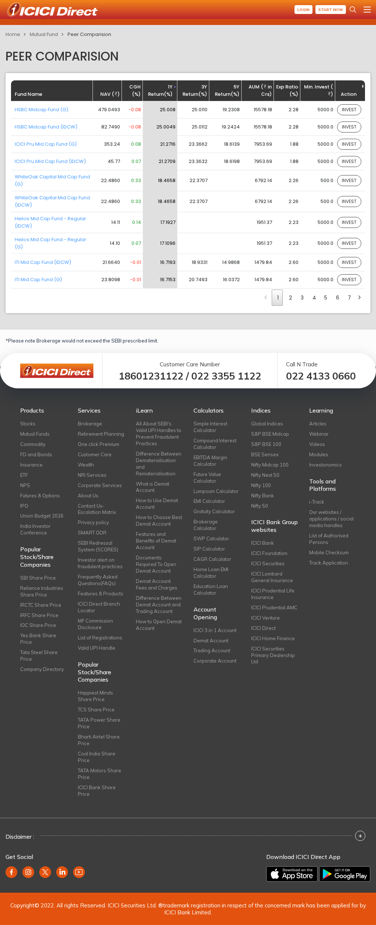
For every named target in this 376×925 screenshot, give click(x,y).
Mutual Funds (35, 434)
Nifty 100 (261, 485)
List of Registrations (100, 638)
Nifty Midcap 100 (270, 465)
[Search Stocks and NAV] (352, 9)
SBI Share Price (38, 578)
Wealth (86, 465)
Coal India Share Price (96, 757)
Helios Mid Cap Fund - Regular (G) (50, 243)
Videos (317, 444)
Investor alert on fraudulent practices (100, 563)
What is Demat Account (152, 487)
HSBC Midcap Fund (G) (41, 109)
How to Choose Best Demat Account (159, 520)
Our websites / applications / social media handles (331, 518)
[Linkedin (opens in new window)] (62, 872)
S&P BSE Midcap (270, 434)
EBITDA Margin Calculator (210, 460)
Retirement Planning (101, 434)
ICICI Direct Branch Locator (99, 607)
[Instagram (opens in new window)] (28, 872)
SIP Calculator (209, 549)
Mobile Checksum (329, 552)
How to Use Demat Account (157, 503)
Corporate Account (215, 661)
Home (13, 34)
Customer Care (95, 454)
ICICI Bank (262, 543)
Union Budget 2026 (42, 516)
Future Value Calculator (207, 477)
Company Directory (42, 669)
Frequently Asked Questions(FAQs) (98, 580)
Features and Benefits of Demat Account (156, 540)
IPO (24, 506)
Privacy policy (93, 522)
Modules (318, 454)
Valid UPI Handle (96, 648)
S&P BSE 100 (266, 444)
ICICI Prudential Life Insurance (272, 594)
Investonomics (325, 465)
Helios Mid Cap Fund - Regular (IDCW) (50, 222)
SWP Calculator (211, 538)
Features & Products (100, 593)
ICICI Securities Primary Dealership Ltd (273, 655)
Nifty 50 (259, 506)
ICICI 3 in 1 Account (215, 630)
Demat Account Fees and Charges (156, 584)
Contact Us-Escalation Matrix (97, 509)
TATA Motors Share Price (99, 774)
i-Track (316, 502)
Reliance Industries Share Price (41, 591)
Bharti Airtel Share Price (99, 740)
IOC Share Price (38, 625)
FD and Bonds (36, 454)
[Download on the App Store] (292, 874)
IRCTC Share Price (40, 605)
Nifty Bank (262, 495)
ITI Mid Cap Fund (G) (38, 279)
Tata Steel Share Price (39, 655)
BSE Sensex (265, 454)
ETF (24, 475)
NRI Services (92, 475)
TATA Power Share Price (99, 723)
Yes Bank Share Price (38, 638)
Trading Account (212, 650)
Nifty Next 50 (265, 475)
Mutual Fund (44, 34)
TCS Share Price (96, 709)
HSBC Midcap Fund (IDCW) (46, 126)
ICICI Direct (263, 628)
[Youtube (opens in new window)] (79, 872)
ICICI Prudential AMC (274, 607)
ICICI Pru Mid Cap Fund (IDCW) (50, 161)
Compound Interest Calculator (215, 444)
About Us (88, 495)
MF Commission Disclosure (95, 624)
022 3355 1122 (226, 376)
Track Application (328, 563)
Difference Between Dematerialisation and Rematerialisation (158, 463)
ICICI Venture (265, 618)
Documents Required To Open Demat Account (156, 564)
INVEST (349, 109)
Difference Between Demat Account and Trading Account (158, 604)
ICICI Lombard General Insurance (272, 577)
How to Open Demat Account (159, 625)
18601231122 (151, 376)
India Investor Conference (35, 529)
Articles (317, 424)
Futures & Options (40, 495)
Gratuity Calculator (214, 511)
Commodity (33, 444)
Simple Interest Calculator (210, 427)
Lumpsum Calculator (216, 491)
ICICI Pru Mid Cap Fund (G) (46, 144)
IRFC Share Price (39, 615)
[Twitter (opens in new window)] (45, 872)
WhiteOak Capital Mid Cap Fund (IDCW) (52, 201)
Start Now (330, 9)
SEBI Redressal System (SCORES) (98, 546)
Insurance (31, 465)
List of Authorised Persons (328, 539)
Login (303, 9)
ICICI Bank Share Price (97, 790)
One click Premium (98, 444)
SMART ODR (92, 533)
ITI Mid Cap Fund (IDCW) (43, 262)
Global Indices (267, 424)
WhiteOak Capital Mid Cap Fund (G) (52, 180)
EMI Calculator (209, 501)
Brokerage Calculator (206, 525)
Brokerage (90, 424)
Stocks (28, 424)
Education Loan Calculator (211, 589)
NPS (25, 485)
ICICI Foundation (269, 553)
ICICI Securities (268, 563)
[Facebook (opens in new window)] (11, 872)
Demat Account (211, 640)
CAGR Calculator (212, 559)
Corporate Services (100, 485)
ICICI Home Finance (273, 638)
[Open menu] (367, 9)
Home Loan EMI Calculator (211, 572)
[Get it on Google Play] (344, 874)
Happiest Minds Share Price (95, 696)
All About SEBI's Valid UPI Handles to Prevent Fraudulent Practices (158, 433)
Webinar (319, 434)
